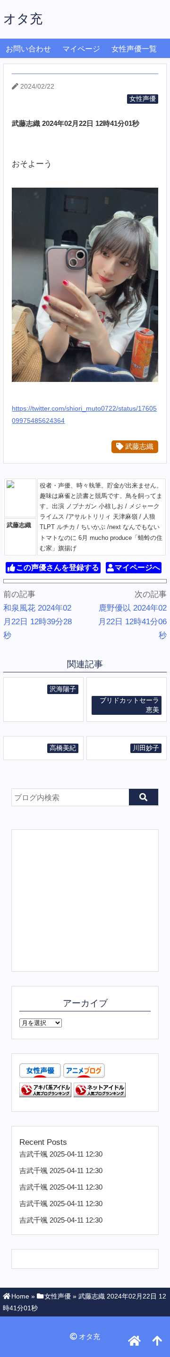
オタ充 (22, 18)
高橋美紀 (63, 748)
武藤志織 (138, 446)
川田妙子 (146, 748)
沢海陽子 (63, 689)
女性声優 (142, 98)
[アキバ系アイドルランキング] (45, 1094)
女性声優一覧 (134, 49)
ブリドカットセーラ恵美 (129, 705)
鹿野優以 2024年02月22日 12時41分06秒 (132, 622)
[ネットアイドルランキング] (100, 1094)
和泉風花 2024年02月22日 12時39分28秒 (37, 622)
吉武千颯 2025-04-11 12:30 (60, 1154)
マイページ (81, 49)
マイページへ (137, 568)
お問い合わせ (28, 49)
